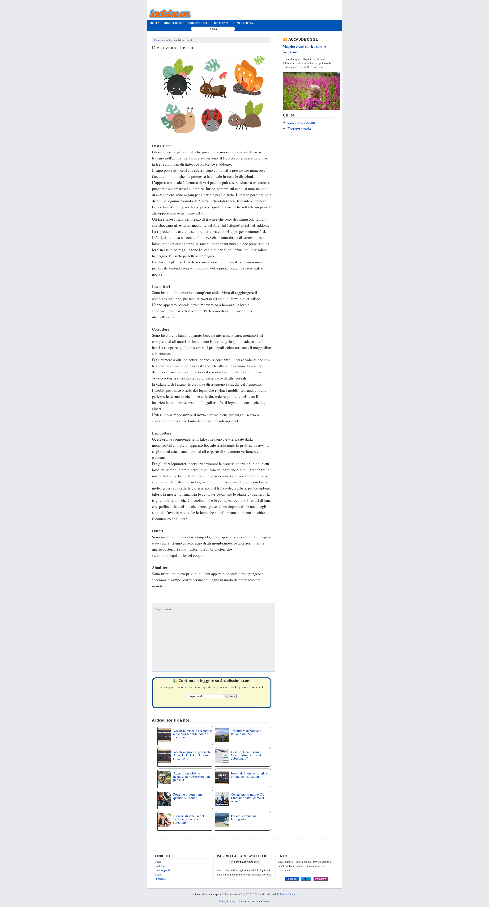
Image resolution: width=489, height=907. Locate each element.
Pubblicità (160, 878)
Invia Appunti (162, 870)
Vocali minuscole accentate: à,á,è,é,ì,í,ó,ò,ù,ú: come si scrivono (192, 733)
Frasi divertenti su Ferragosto (243, 817)
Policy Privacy (227, 901)
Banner (158, 874)
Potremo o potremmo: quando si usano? (188, 796)
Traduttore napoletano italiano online (246, 732)
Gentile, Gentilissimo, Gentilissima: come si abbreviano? (246, 755)
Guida (158, 861)
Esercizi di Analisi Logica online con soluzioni (249, 775)
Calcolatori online (301, 122)
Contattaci (160, 866)
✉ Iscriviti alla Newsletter (244, 861)
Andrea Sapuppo (288, 894)
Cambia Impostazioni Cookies (254, 901)
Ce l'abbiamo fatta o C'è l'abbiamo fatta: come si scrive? (247, 797)
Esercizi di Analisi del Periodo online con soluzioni (188, 818)
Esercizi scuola (299, 128)
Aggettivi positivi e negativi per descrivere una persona (191, 776)
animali (168, 609)
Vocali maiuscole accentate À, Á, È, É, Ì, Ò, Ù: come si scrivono (192, 755)
